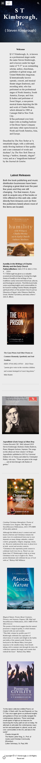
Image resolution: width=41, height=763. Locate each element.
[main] (20, 21)
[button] (2, 3)
